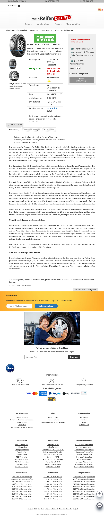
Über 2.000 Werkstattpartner (52, 385)
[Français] (102, 10)
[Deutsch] (99, 10)
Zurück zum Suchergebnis (17, 30)
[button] (99, 493)
